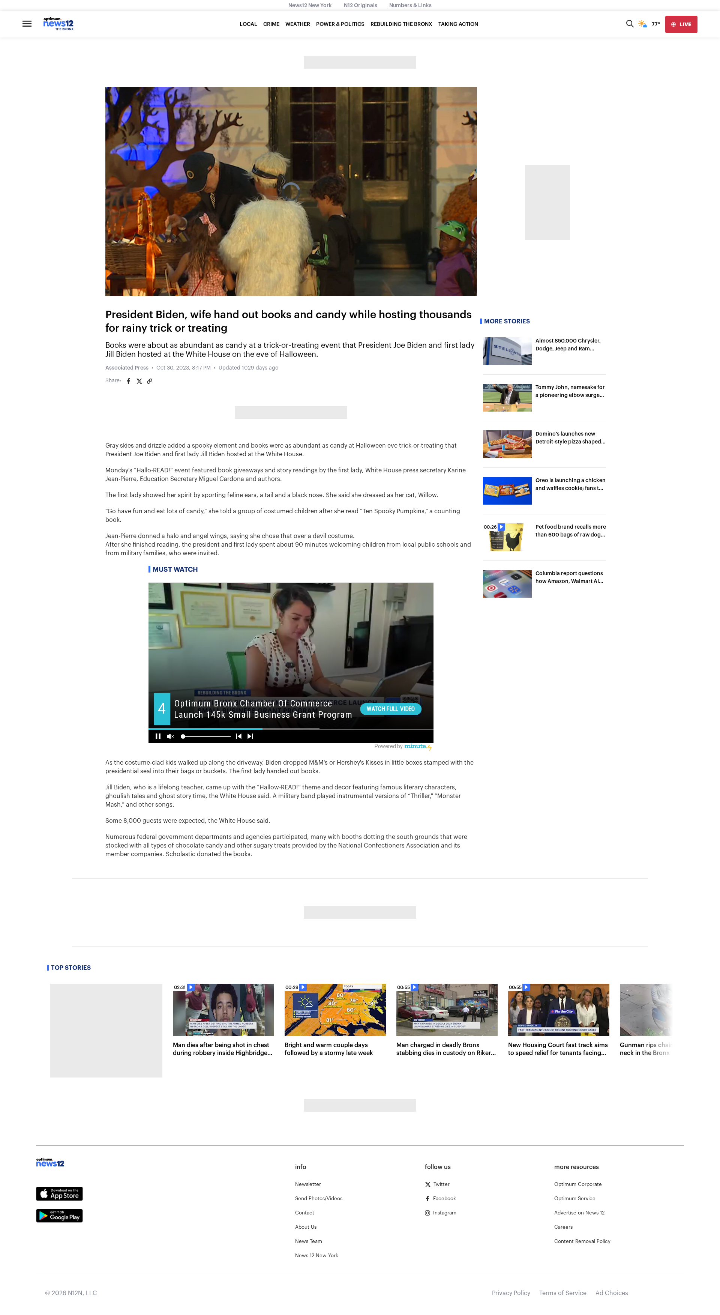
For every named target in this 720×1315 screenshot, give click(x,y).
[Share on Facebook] (129, 381)
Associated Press (126, 368)
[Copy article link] (150, 381)
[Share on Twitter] (139, 381)
